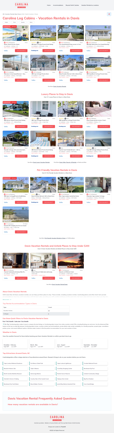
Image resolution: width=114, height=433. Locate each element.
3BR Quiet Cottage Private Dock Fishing (42, 44)
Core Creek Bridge (89, 384)
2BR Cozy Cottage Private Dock (39, 74)
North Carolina (7, 47)
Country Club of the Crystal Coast (40, 379)
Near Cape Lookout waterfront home (69, 196)
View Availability (21, 50)
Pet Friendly (9, 321)
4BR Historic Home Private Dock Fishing (14, 120)
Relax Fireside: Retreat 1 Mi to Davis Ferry (70, 74)
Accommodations (58, 5)
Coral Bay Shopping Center (64, 368)
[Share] (109, 14)
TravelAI (63, 427)
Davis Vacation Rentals (59, 86)
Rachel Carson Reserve (63, 373)
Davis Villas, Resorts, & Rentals (68, 162)
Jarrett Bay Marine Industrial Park (66, 384)
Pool (4, 321)
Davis (40, 47)
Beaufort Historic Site (10, 368)
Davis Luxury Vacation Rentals (41, 162)
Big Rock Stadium (88, 379)
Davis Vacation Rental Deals (60, 284)
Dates (6, 22)
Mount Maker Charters (37, 384)
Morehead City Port (89, 368)
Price (14, 22)
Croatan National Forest (90, 363)
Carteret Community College (91, 373)
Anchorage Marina (36, 373)
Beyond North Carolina (72, 5)
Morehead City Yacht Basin (11, 384)
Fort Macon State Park (37, 363)
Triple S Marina (35, 368)
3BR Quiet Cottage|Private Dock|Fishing (15, 196)
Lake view (17, 321)
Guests (23, 22)
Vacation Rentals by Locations (90, 5)
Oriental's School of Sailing (11, 379)
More (31, 22)
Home (49, 5)
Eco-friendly (25, 321)
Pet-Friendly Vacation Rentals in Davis (55, 238)
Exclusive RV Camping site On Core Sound (15, 225)
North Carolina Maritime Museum (13, 373)
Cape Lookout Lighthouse (64, 363)
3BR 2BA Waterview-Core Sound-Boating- (98, 44)
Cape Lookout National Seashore (13, 363)
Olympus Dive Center (62, 379)
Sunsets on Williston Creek (66, 272)
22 (49, 310)
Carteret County (14, 47)
